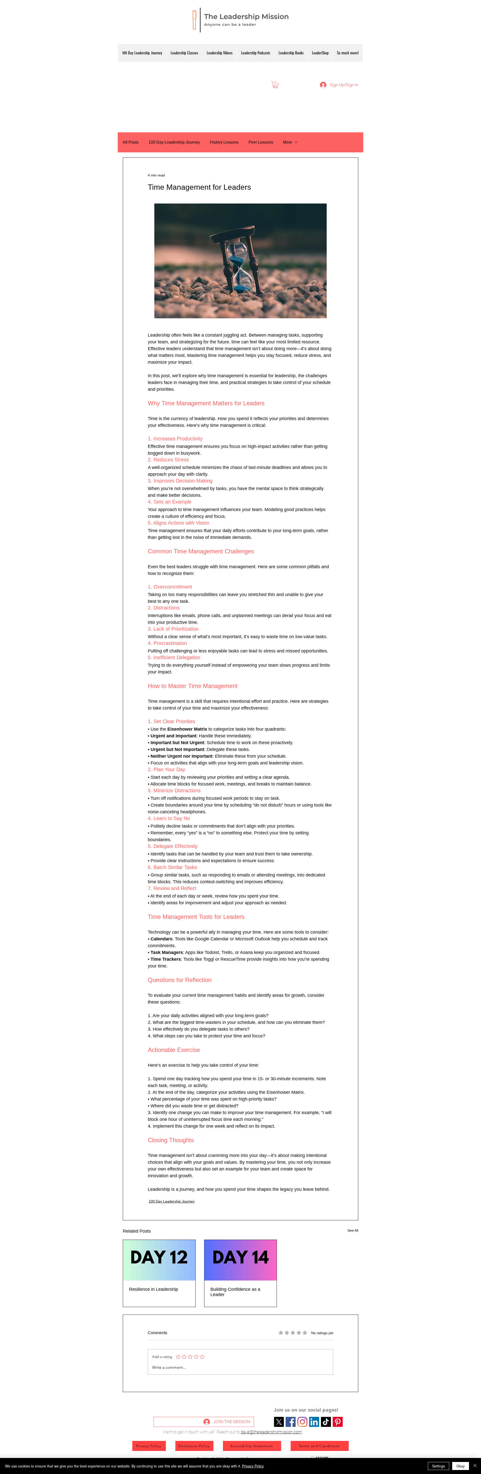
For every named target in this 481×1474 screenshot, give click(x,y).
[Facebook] (291, 1422)
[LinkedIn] (314, 1422)
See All (352, 1230)
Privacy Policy (253, 1465)
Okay (460, 1465)
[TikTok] (326, 1422)
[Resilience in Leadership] (159, 1260)
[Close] (475, 1466)
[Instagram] (302, 1422)
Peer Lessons (261, 142)
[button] (275, 84)
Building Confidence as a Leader (235, 1292)
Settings (438, 1465)
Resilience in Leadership (153, 1289)
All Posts (131, 142)
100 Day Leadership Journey (174, 142)
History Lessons (224, 142)
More (287, 142)
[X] (279, 1422)
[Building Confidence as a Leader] (240, 1260)
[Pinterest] (338, 1422)
